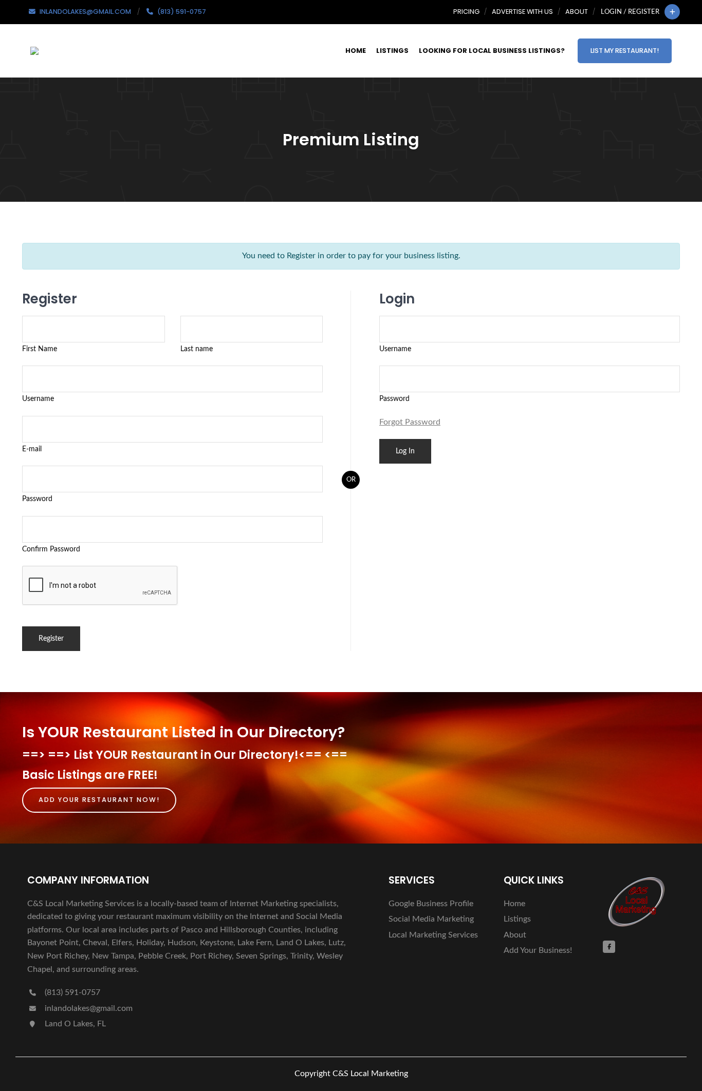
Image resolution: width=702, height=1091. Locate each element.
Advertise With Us (522, 11)
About (576, 11)
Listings (392, 50)
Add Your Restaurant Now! (99, 799)
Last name (196, 349)
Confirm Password (51, 549)
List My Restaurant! (624, 50)
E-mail (32, 449)
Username (38, 399)
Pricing (466, 11)
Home (355, 50)
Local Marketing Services (433, 935)
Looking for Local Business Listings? (492, 50)
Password (37, 499)
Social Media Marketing (431, 919)
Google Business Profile (431, 903)
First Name (39, 349)
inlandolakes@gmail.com (89, 1008)
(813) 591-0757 (71, 992)
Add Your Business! (538, 950)
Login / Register (630, 12)
